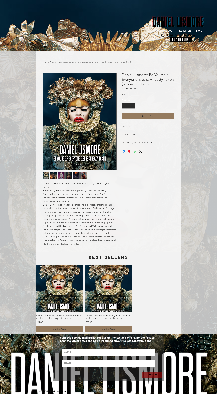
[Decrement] (124, 105)
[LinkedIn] (176, 35)
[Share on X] (140, 151)
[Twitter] (171, 35)
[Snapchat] (185, 35)
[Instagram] (162, 35)
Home (46, 61)
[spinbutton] (128, 105)
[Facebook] (167, 35)
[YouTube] (189, 35)
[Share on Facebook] (123, 151)
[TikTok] (180, 35)
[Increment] (133, 105)
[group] (108, 298)
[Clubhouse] (193, 35)
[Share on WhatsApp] (135, 151)
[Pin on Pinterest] (129, 151)
